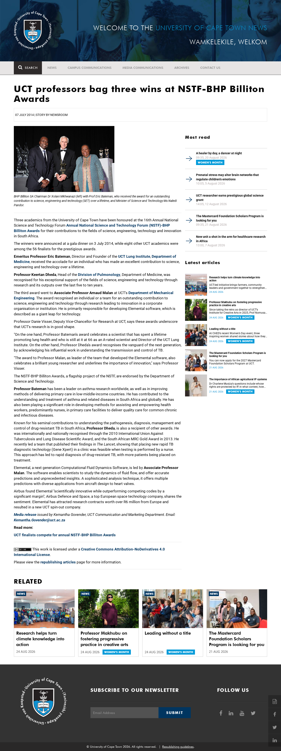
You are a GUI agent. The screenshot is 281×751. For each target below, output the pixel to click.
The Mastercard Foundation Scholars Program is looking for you (230, 218)
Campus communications (90, 67)
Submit (174, 712)
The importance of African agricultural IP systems (238, 379)
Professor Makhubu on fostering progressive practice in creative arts (235, 304)
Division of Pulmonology (99, 274)
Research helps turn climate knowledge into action (234, 279)
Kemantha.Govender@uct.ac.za (39, 520)
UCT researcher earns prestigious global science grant (230, 198)
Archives (181, 67)
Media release (25, 514)
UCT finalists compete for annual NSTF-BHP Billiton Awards (65, 535)
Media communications (142, 67)
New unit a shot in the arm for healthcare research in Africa (231, 239)
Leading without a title (222, 328)
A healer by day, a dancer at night (219, 153)
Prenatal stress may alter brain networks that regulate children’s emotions (227, 177)
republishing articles (58, 562)
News (52, 67)
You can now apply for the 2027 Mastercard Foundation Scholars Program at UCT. (235, 362)
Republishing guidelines (178, 746)
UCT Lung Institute (134, 256)
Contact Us (210, 67)
